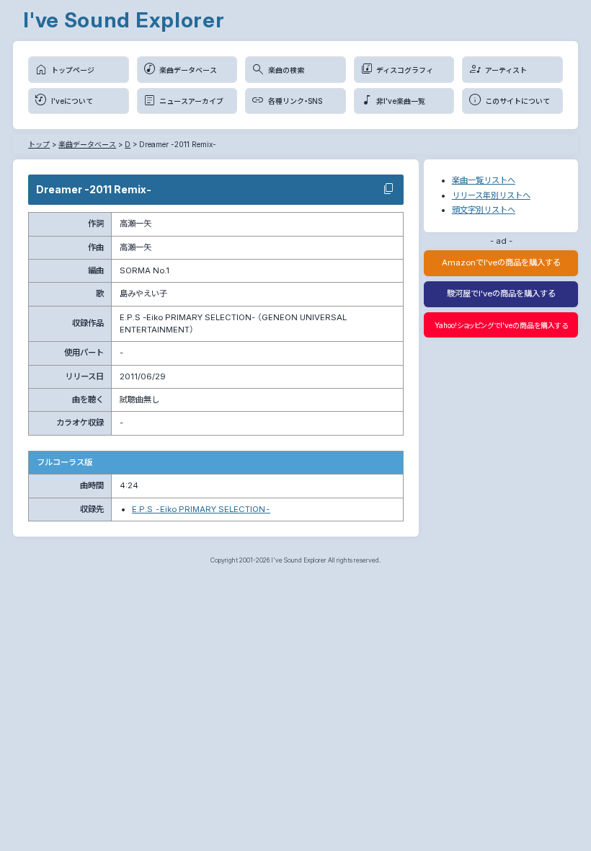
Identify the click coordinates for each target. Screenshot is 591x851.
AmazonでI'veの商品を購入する (501, 262)
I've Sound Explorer (124, 19)
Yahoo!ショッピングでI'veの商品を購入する (501, 325)
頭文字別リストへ (483, 210)
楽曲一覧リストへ (483, 180)
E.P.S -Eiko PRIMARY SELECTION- (201, 509)
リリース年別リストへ (491, 195)
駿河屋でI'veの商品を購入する (501, 293)
